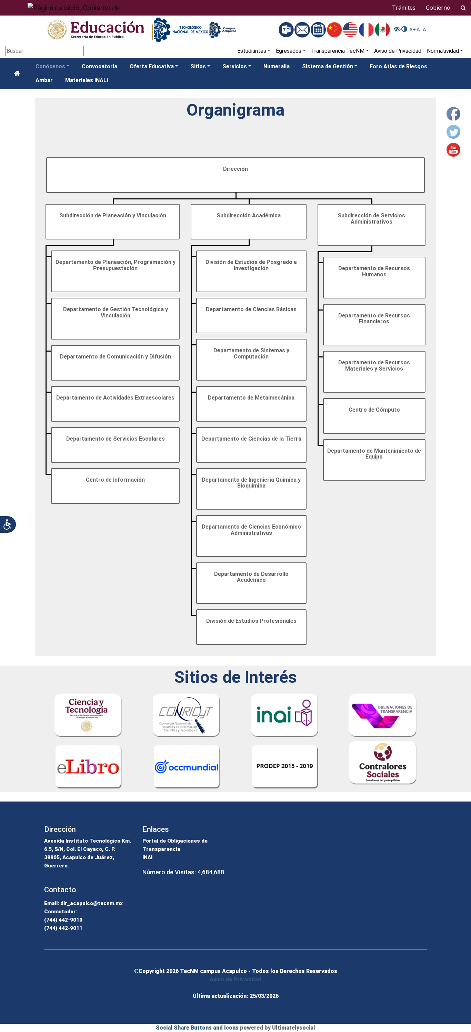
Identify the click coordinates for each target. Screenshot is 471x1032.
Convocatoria (99, 66)
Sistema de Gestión (327, 66)
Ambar (44, 80)
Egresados (288, 51)
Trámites (403, 7)
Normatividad (443, 51)
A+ (412, 30)
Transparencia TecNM (337, 51)
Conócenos (50, 66)
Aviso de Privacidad (397, 51)
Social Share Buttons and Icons (197, 1027)
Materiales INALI (86, 80)
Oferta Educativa (152, 66)
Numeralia (276, 66)
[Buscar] (463, 8)
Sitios (198, 66)
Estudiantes (251, 51)
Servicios (234, 66)
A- (419, 30)
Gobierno (438, 7)
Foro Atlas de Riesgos (398, 66)
